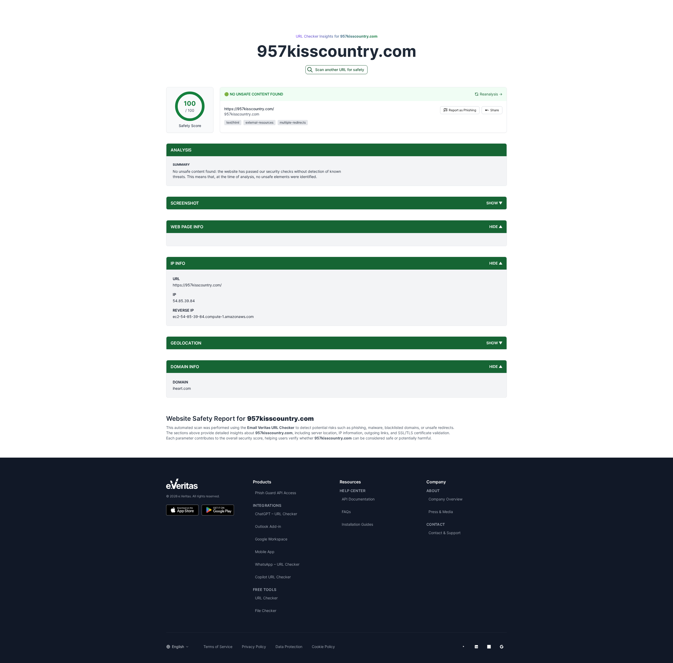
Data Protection (289, 646)
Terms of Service (217, 646)
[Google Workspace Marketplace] (501, 646)
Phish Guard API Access (275, 492)
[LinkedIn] (476, 646)
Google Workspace (271, 539)
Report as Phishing (462, 110)
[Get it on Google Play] (218, 510)
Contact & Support (445, 532)
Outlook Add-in (268, 526)
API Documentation (358, 499)
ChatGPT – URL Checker (276, 514)
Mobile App (264, 551)
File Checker (265, 610)
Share (494, 110)
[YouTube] (463, 646)
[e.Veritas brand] (200, 484)
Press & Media (441, 511)
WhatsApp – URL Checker (277, 564)
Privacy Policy (254, 646)
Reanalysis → (491, 94)
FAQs (346, 511)
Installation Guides (357, 524)
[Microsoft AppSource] (489, 646)
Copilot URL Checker (273, 577)
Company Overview (445, 499)
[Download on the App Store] (182, 510)
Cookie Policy (323, 646)
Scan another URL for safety (339, 69)
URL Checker (266, 598)
